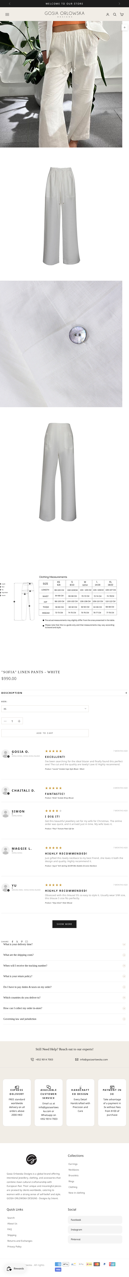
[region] (64, 1102)
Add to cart (45, 733)
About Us (12, 1223)
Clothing (73, 1187)
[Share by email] (26, 941)
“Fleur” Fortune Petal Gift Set (63, 828)
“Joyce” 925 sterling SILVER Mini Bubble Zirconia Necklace (74, 866)
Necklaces (74, 1169)
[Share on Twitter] (17, 941)
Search (11, 1217)
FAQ (9, 1229)
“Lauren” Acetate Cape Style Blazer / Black (68, 769)
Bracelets (73, 1175)
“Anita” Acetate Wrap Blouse (63, 798)
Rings (71, 1181)
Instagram (76, 1229)
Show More (64, 924)
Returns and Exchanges (19, 1240)
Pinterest (75, 1239)
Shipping (11, 1235)
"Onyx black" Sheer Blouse (62, 903)
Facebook (76, 1219)
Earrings (73, 1163)
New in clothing (77, 1192)
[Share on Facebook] (12, 941)
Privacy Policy (14, 1246)
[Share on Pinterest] (21, 941)
